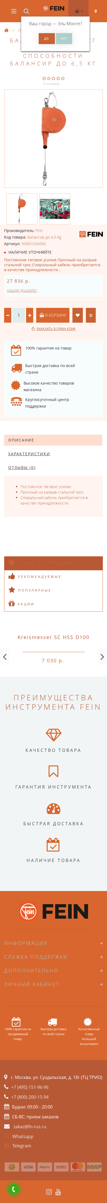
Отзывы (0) (22, 467)
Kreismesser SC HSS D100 (53, 637)
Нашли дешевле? (22, 290)
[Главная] (6, 30)
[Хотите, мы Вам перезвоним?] (13, 1189)
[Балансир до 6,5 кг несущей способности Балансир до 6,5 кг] (53, 138)
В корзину (55, 315)
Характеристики (29, 453)
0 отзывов (51, 83)
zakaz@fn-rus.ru (29, 1127)
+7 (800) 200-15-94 (30, 1097)
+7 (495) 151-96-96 (30, 1087)
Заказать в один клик (55, 328)
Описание (21, 440)
